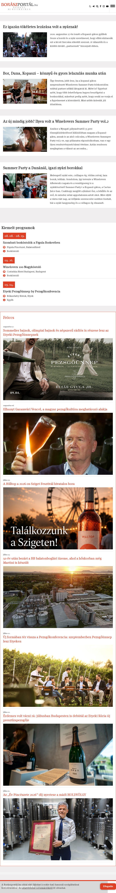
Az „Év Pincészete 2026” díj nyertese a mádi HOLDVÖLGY (44, 793)
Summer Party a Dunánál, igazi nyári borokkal (42, 167)
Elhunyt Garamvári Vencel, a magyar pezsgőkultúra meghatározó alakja (55, 407)
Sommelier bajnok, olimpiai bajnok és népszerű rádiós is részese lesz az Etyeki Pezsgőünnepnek (56, 331)
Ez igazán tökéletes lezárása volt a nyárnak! (40, 26)
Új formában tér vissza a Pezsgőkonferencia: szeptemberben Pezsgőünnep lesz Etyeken (57, 637)
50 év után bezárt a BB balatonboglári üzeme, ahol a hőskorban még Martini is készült (52, 559)
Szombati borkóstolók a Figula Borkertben (31, 243)
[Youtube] (107, 6)
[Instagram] (103, 6)
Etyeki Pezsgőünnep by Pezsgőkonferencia (31, 291)
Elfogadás (108, 886)
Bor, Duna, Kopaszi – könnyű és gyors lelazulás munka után (54, 73)
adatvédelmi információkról (37, 888)
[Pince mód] (90, 6)
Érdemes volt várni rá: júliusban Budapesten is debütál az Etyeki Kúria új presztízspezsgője (56, 716)
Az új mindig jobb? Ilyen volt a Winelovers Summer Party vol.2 (56, 121)
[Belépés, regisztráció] (93, 6)
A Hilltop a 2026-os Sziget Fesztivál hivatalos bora (39, 482)
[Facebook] (100, 6)
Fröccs (8, 317)
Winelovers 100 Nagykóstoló (22, 267)
